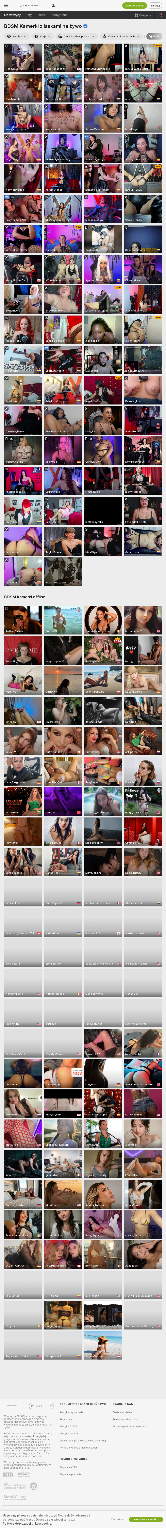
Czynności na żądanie (121, 36)
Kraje (43, 36)
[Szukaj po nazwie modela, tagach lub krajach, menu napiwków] (160, 15)
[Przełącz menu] (5, 5)
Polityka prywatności (72, 1412)
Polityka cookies (69, 1433)
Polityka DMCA (68, 1426)
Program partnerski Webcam (129, 1426)
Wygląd (17, 36)
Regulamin (66, 1419)
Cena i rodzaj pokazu (77, 36)
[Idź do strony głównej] (29, 5)
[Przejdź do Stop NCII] (15, 1497)
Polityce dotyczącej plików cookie (27, 1523)
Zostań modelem (123, 1412)
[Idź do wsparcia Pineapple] (34, 1486)
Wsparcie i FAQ (68, 1467)
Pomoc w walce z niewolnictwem (79, 1447)
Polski (38, 1406)
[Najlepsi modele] (53, 5)
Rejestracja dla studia (125, 1419)
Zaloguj (155, 5)
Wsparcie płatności (71, 1474)
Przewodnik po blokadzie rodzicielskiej (83, 1440)
